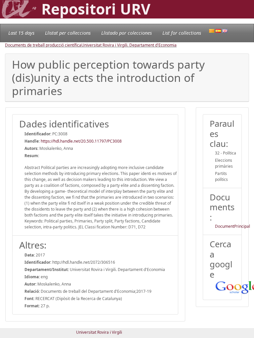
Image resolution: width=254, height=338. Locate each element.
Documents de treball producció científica (43, 45)
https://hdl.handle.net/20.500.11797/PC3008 (81, 141)
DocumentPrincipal (232, 226)
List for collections (181, 33)
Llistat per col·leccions (68, 33)
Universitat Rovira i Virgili (99, 332)
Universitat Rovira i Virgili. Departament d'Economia (129, 45)
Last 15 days (21, 33)
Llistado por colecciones (126, 33)
